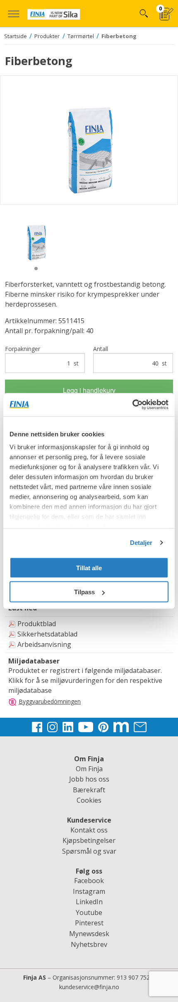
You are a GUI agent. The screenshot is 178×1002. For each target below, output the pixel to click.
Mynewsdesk (89, 933)
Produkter (47, 36)
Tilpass (84, 591)
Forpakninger (42, 356)
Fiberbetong (119, 36)
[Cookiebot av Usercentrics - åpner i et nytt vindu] (132, 404)
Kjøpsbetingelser (89, 840)
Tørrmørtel (80, 36)
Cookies (89, 800)
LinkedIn (89, 901)
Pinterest (89, 922)
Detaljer (141, 542)
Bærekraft (89, 789)
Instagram (89, 891)
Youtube (89, 912)
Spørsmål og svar (89, 851)
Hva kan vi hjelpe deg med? (143, 13)
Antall (130, 356)
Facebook (89, 880)
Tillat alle (89, 567)
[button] (13, 13)
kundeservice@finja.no (89, 987)
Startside (15, 36)
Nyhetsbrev (89, 944)
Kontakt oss (89, 830)
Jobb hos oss (89, 779)
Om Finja (89, 768)
